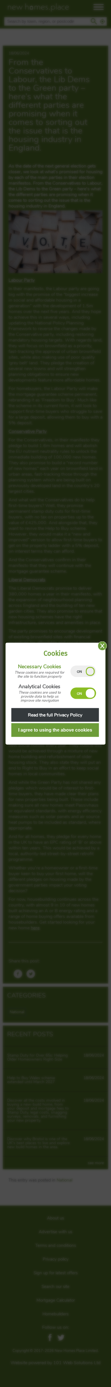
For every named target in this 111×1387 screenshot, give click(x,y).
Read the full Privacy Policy (55, 715)
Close (102, 645)
